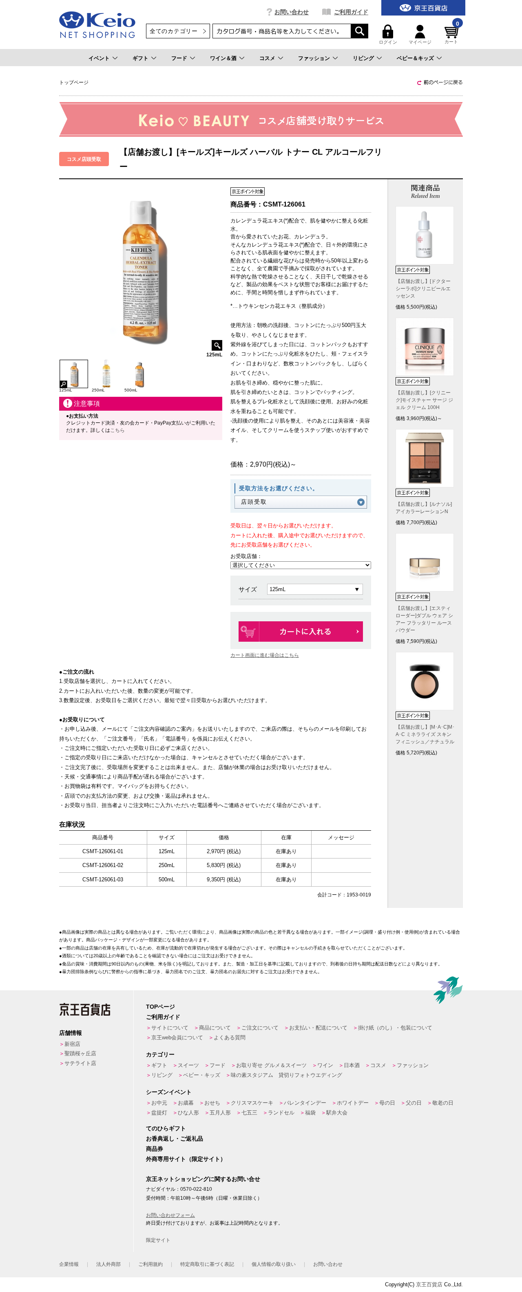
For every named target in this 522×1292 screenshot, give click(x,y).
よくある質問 (230, 1037)
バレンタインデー (305, 1103)
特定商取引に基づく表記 (207, 1264)
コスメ (267, 58)
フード (179, 58)
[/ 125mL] (74, 363)
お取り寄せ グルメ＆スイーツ (271, 1065)
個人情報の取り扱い (274, 1264)
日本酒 (352, 1065)
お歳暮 (186, 1103)
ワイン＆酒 (223, 58)
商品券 (154, 1148)
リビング (363, 58)
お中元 (159, 1103)
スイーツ (188, 1065)
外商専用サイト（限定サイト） (186, 1159)
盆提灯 (159, 1113)
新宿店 (72, 1044)
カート (452, 34)
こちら (117, 430)
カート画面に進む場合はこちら (264, 655)
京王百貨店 (429, 1284)
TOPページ (160, 1006)
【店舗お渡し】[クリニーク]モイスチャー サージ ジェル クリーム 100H (424, 400)
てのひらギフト (166, 1128)
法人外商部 (108, 1264)
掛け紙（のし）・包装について (395, 1028)
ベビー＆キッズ (415, 58)
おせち (212, 1103)
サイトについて (169, 1028)
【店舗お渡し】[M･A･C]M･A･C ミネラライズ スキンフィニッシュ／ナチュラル (425, 734)
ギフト (140, 58)
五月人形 (220, 1113)
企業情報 (69, 1264)
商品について (215, 1028)
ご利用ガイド (351, 12)
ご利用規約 (150, 1264)
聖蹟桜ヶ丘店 (80, 1053)
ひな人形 (188, 1113)
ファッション (314, 58)
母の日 (387, 1103)
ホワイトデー (353, 1103)
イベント (99, 58)
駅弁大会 (336, 1113)
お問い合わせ (291, 12)
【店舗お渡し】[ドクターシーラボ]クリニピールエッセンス (423, 288)
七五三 (249, 1113)
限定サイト (158, 1240)
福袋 (310, 1113)
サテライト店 (80, 1063)
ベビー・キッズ (201, 1075)
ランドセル (281, 1113)
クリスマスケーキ (252, 1103)
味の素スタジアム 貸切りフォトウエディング (286, 1075)
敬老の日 (442, 1103)
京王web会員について (177, 1037)
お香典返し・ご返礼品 (174, 1138)
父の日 (414, 1103)
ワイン (325, 1065)
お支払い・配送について (318, 1028)
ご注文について (260, 1028)
